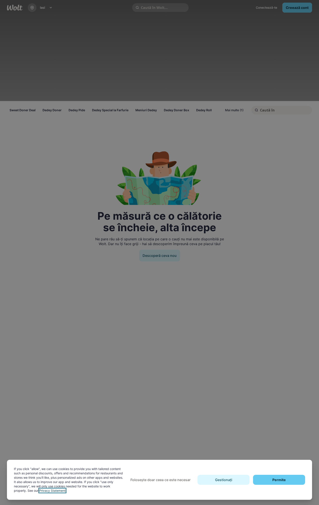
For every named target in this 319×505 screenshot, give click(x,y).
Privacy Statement (52, 490)
